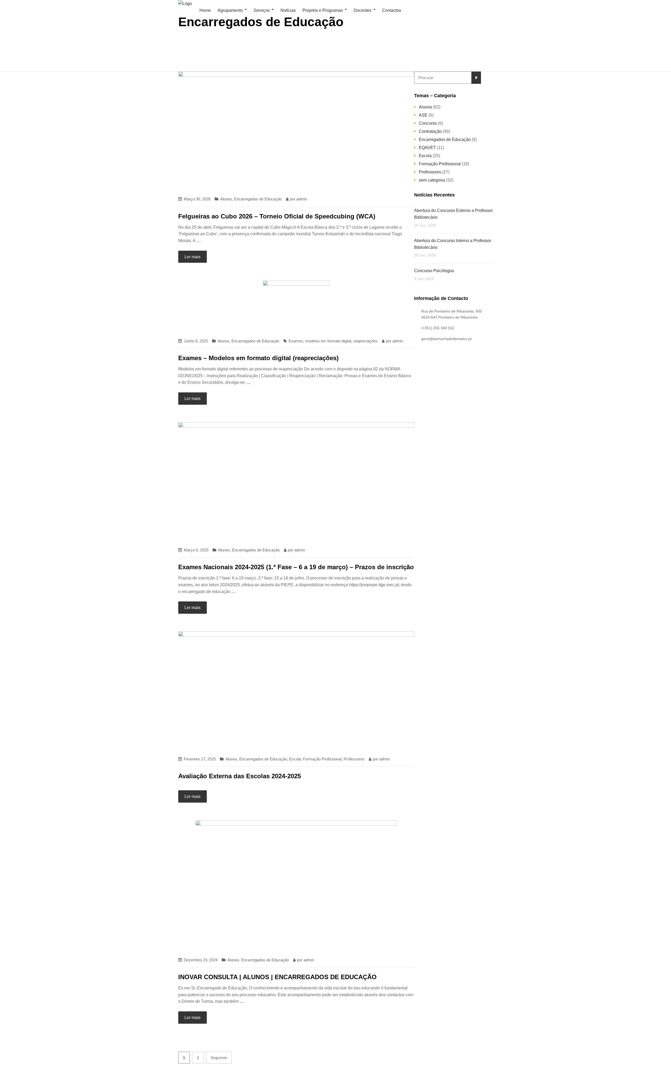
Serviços (261, 10)
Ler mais (193, 257)
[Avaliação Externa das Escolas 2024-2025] (296, 690)
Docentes (362, 10)
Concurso (428, 123)
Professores (354, 759)
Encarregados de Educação (258, 199)
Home (204, 10)
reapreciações (365, 341)
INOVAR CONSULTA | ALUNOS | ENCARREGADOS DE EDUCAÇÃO (277, 976)
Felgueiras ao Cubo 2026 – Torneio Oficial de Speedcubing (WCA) (276, 216)
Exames (296, 341)
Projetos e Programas (322, 10)
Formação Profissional (322, 759)
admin (301, 199)
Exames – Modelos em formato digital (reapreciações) (258, 357)
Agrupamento (230, 10)
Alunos (226, 199)
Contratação (430, 131)
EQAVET (427, 147)
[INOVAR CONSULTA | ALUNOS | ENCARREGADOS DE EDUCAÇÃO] (296, 885)
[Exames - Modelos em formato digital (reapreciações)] (296, 306)
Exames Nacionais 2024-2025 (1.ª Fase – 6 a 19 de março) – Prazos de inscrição (296, 567)
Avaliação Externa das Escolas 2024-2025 (239, 776)
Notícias (288, 10)
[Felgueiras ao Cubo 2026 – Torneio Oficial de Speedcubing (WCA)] (296, 131)
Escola (295, 759)
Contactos (391, 10)
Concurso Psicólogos (434, 270)
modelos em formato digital (328, 341)
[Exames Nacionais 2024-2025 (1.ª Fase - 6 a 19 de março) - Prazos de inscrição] (296, 481)
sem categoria (432, 180)
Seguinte (219, 1057)
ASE (423, 115)
